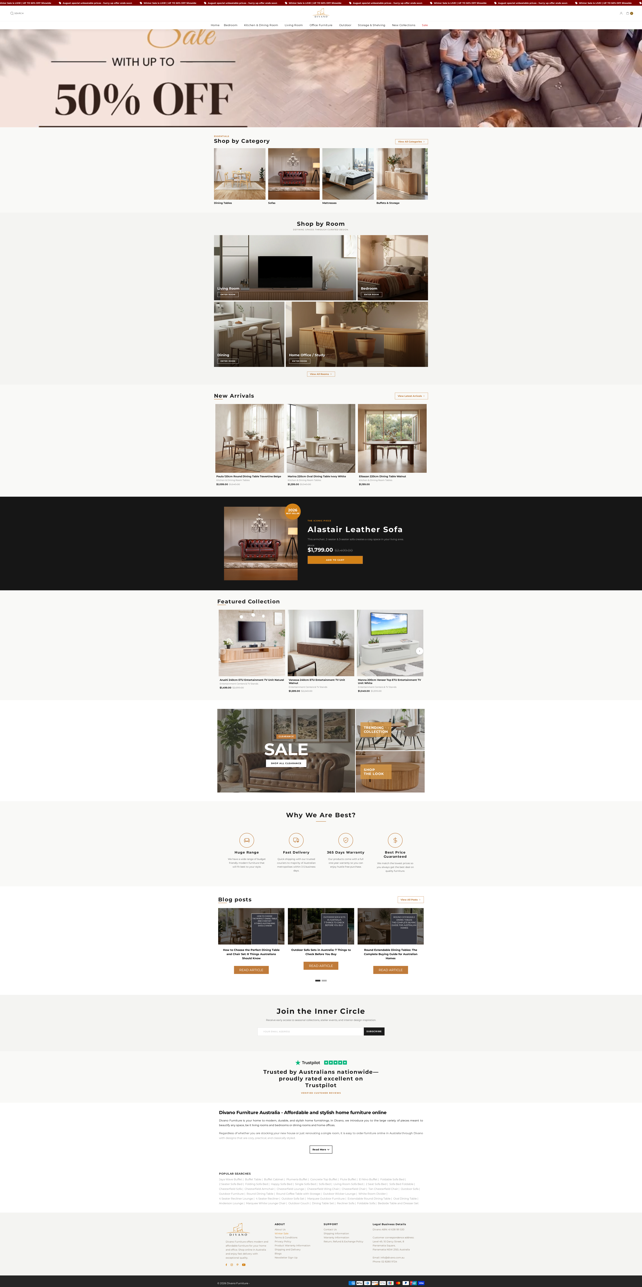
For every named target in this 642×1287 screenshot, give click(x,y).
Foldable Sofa (366, 1203)
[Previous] (222, 651)
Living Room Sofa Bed (348, 1184)
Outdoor (345, 25)
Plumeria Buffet (296, 1179)
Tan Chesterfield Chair (383, 1189)
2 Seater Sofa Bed (230, 1184)
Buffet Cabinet (274, 1179)
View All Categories (410, 141)
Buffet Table (253, 1179)
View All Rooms (319, 374)
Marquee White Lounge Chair (266, 1203)
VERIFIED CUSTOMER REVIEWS (321, 1093)
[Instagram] (232, 1265)
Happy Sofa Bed (281, 1184)
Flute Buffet (348, 1179)
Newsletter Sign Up (286, 1257)
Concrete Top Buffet (323, 1179)
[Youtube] (243, 1265)
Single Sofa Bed (305, 1184)
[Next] (419, 651)
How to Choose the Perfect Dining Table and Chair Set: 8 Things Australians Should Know (321, 954)
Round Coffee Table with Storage (298, 1193)
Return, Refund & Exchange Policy (343, 1241)
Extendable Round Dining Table (369, 1198)
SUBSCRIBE (374, 1031)
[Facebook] (226, 1265)
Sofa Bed (325, 1184)
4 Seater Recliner (267, 1198)
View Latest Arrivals (410, 396)
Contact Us (330, 1229)
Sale (425, 25)
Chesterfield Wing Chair (323, 1189)
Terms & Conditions (286, 1237)
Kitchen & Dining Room (261, 25)
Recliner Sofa (345, 1203)
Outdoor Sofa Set (293, 1198)
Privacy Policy (283, 1241)
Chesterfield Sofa (230, 1189)
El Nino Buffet (368, 1179)
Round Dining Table (260, 1193)
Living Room (294, 25)
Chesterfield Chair (354, 1189)
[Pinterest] (237, 1265)
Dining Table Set (323, 1203)
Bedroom (231, 25)
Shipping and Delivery (288, 1249)
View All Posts (409, 899)
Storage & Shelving (372, 25)
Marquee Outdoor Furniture (326, 1198)
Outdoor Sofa (409, 1189)
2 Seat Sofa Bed (376, 1184)
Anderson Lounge (231, 1203)
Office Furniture (321, 25)
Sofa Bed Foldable (401, 1184)
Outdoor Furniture (231, 1193)
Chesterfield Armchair (259, 1189)
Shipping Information (336, 1233)
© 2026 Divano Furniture (232, 1283)
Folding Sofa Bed (256, 1184)
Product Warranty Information (292, 1245)
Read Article (251, 966)
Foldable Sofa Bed (392, 1179)
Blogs (278, 1253)
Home (215, 25)
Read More (319, 1149)
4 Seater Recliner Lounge (236, 1198)
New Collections (404, 25)
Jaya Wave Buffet (230, 1179)
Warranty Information (336, 1237)
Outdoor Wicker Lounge (339, 1193)
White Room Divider (372, 1193)
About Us (280, 1229)
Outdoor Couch (298, 1203)
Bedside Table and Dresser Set (398, 1203)
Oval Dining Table (405, 1198)
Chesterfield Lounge (290, 1189)
